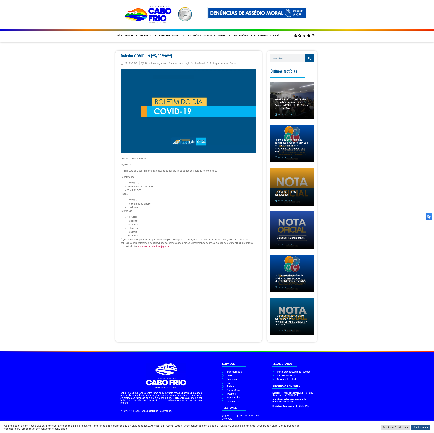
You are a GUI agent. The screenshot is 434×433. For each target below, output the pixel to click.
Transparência (193, 35)
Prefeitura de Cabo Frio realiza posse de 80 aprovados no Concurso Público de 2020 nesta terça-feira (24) (292, 104)
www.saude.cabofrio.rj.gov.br (153, 246)
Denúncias (244, 35)
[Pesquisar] (309, 58)
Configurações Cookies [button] (395, 427)
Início (120, 35)
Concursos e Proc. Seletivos (167, 35)
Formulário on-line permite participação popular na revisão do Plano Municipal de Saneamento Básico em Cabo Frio (291, 145)
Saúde (233, 63)
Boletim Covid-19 (199, 63)
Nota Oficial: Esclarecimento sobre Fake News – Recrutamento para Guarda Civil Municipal (291, 320)
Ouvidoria (222, 35)
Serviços (207, 35)
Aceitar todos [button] (420, 427)
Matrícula (278, 35)
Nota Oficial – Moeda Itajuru (289, 238)
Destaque (214, 63)
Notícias (233, 35)
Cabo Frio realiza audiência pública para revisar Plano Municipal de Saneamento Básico (292, 278)
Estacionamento (262, 35)
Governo (143, 35)
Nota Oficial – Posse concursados (285, 193)
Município (129, 35)
